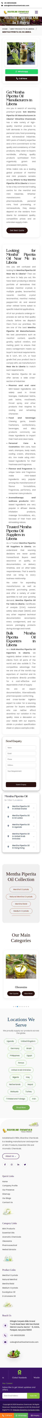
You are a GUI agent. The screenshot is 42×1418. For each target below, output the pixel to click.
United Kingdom (28, 1041)
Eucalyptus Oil (8, 1292)
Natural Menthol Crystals (21, 896)
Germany (15, 1048)
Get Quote (14, 997)
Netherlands (14, 1084)
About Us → (10, 1156)
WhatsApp (22, 1415)
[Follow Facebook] (5, 1164)
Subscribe (33, 1396)
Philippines (15, 1055)
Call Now (22, 78)
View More (28, 997)
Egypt (29, 1055)
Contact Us (7, 1202)
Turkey (28, 1091)
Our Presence (8, 1190)
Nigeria (15, 1077)
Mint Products (8, 1228)
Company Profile (10, 1185)
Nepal (30, 1084)
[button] (13, 1006)
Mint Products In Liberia (22, 29)
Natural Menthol (9, 1279)
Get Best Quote (17, 230)
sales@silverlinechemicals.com (16, 6)
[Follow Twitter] (18, 1164)
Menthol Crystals (21, 889)
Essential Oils (8, 1232)
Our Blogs (6, 1198)
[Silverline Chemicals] (16, 12)
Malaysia (14, 1091)
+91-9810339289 (9, 3)
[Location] (5, 1325)
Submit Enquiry (21, 784)
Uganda (10, 1041)
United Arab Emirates (21, 1070)
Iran (34, 1098)
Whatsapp (23, 71)
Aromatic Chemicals (11, 1237)
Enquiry (36, 1415)
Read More (21, 1107)
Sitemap (6, 1194)
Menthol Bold (21, 904)
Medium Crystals (21, 911)
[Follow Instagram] (11, 1164)
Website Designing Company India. (26, 1410)
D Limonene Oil (9, 1296)
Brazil (28, 1048)
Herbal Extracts (9, 1249)
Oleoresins (7, 1241)
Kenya (21, 1062)
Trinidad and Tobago (15, 1098)
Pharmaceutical (9, 1245)
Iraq (28, 1077)
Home (5, 29)
